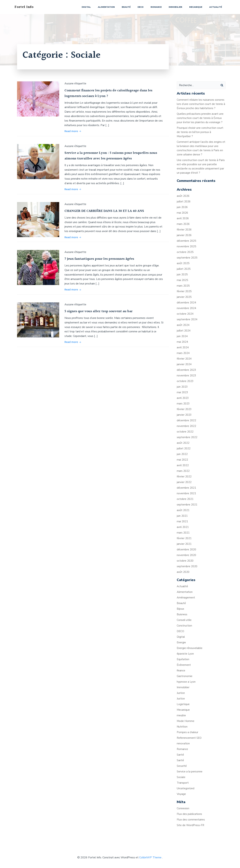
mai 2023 (182, 392)
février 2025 (184, 291)
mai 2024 (182, 342)
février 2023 (184, 409)
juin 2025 (182, 274)
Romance (156, 7)
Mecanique (195, 7)
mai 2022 (182, 459)
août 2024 (183, 325)
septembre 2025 (187, 257)
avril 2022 (183, 465)
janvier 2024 (184, 364)
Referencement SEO (189, 738)
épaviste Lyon (185, 653)
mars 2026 (183, 224)
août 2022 (183, 443)
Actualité (215, 7)
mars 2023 (183, 403)
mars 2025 (183, 285)
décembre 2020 (186, 549)
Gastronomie (184, 676)
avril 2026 (183, 218)
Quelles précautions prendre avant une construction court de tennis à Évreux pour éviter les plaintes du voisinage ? (200, 118)
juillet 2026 (183, 201)
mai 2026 (182, 213)
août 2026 (183, 196)
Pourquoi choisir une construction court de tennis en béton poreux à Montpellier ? (200, 132)
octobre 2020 (185, 560)
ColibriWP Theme (150, 857)
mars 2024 (183, 353)
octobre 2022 (185, 431)
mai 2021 (182, 521)
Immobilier (175, 7)
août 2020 (183, 572)
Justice (181, 693)
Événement (184, 665)
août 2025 (183, 263)
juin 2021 (182, 516)
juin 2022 (182, 454)
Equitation (183, 659)
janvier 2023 (184, 415)
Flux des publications (189, 814)
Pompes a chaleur (187, 732)
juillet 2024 (183, 330)
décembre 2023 (186, 370)
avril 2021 (183, 527)
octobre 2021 (185, 499)
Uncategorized (185, 788)
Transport (183, 783)
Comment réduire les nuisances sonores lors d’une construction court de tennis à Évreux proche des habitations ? (201, 104)
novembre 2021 (186, 493)
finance (181, 670)
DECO (141, 7)
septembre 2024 (187, 319)
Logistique (183, 704)
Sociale (181, 777)
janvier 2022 (184, 482)
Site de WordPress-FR (190, 825)
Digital (86, 7)
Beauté (126, 7)
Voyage (181, 794)
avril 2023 (183, 398)
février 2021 (184, 538)
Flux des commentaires (191, 819)
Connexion (183, 808)
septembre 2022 (187, 437)
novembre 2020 (186, 555)
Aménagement (186, 597)
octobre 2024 (185, 314)
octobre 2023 (185, 381)
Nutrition (182, 726)
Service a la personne (189, 771)
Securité (182, 766)
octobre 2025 (185, 252)
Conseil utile (184, 620)
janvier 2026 (184, 235)
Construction (184, 625)
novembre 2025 (186, 246)
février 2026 (184, 229)
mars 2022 (183, 471)
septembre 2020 (187, 566)
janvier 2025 (184, 297)
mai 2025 (182, 280)
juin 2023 (182, 386)
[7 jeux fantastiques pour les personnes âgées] (38, 267)
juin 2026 (182, 207)
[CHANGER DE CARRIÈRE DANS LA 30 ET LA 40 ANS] (38, 219)
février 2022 (184, 476)
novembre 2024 (186, 308)
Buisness (182, 614)
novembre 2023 (186, 375)
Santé (180, 754)
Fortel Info (24, 7)
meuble (181, 715)
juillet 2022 (183, 448)
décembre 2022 (186, 420)
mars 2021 (183, 532)
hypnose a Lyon (186, 681)
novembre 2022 (186, 426)
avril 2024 (183, 347)
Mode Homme (185, 721)
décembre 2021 (186, 488)
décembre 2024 (186, 302)
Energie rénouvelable (189, 648)
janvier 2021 (184, 544)
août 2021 (183, 510)
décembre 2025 (186, 241)
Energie (181, 642)
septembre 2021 (187, 504)
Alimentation (106, 7)
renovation (183, 743)
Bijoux (180, 609)
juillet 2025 (183, 269)
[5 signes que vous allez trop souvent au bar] (38, 320)
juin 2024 (182, 336)
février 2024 (184, 358)
